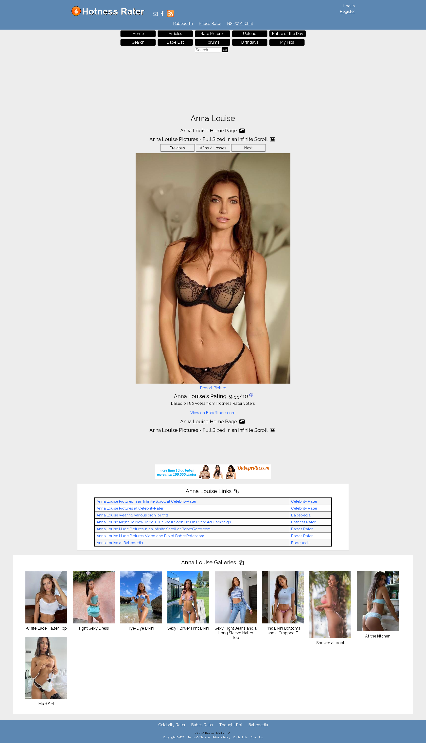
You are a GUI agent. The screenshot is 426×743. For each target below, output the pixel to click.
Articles (175, 33)
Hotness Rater (303, 522)
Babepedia (183, 23)
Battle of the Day (287, 33)
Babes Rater (210, 23)
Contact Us (240, 737)
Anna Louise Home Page (209, 131)
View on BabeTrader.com (212, 412)
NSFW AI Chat (240, 23)
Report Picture (213, 388)
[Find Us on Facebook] (162, 14)
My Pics (287, 42)
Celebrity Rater (304, 501)
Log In (349, 6)
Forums (212, 42)
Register (347, 11)
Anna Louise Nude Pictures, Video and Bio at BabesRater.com (150, 536)
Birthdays (249, 42)
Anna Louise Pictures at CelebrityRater (130, 508)
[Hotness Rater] (109, 14)
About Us (256, 737)
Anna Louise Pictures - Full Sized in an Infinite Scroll (209, 139)
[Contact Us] (155, 14)
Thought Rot (231, 725)
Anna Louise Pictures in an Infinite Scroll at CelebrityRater (146, 501)
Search (138, 42)
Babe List (175, 42)
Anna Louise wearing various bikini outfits (132, 515)
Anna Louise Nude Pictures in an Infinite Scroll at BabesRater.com (154, 529)
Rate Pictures (212, 33)
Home (138, 33)
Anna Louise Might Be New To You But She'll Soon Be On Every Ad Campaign (164, 522)
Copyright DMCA (174, 737)
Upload (249, 33)
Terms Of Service (199, 737)
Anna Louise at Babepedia (120, 543)
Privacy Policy (221, 737)
